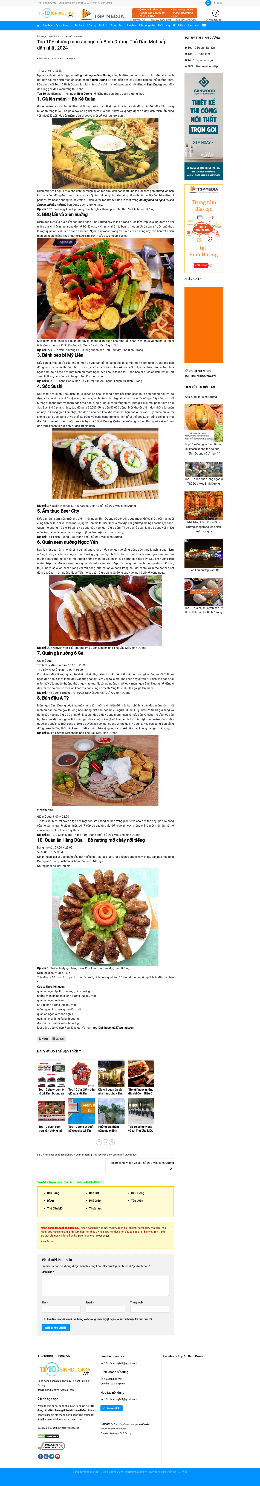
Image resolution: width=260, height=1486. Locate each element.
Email (90, 1302)
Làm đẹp (131, 25)
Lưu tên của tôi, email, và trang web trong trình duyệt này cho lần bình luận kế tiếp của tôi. (100, 1319)
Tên (45, 1302)
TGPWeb (182, 1471)
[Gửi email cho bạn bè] (105, 1142)
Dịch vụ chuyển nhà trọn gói (124, 1424)
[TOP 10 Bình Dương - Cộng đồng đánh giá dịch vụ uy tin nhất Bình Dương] (55, 13)
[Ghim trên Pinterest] (112, 1142)
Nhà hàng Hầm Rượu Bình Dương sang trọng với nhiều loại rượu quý (203, 527)
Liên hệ (192, 25)
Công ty (91, 25)
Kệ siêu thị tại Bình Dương (200, 397)
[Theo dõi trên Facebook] (214, 3)
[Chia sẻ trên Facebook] (99, 1142)
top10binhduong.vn (136, 1471)
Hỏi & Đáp (179, 25)
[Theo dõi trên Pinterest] (221, 3)
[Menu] (204, 25)
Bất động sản (147, 25)
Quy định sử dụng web (112, 1383)
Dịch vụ (79, 25)
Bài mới (59, 1038)
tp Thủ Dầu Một (73, 36)
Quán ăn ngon (64, 25)
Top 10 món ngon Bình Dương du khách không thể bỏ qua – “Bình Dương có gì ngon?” (204, 449)
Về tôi (45, 1038)
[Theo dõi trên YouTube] (57, 1456)
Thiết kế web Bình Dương (112, 1428)
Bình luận (48, 1272)
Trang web (136, 1302)
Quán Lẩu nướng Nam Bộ (203, 570)
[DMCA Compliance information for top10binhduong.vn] (51, 1445)
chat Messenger (99, 1235)
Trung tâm (116, 25)
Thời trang (164, 25)
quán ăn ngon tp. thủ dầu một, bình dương (82, 977)
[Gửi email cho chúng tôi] (218, 3)
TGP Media (70, 59)
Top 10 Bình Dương (67, 84)
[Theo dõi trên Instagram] (46, 1456)
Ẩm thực (48, 25)
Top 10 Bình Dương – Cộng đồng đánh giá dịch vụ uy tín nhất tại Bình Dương (74, 2)
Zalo (80, 1235)
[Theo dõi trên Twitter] (51, 1456)
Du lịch (103, 25)
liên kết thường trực (127, 1154)
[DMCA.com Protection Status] (48, 1436)
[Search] (208, 3)
